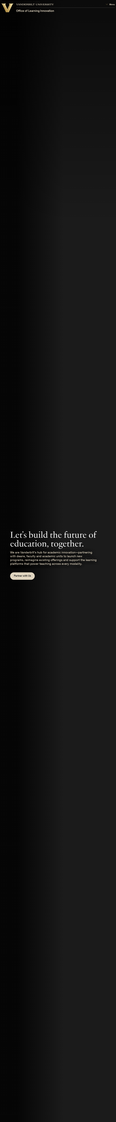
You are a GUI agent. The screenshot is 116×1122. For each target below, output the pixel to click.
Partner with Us (22, 576)
